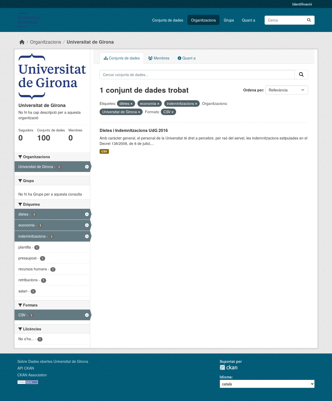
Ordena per (253, 89)
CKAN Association (32, 374)
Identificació (302, 4)
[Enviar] (309, 20)
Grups (229, 20)
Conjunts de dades (167, 20)
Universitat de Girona (90, 41)
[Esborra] (131, 104)
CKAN (228, 367)
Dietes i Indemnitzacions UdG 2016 (134, 130)
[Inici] (22, 41)
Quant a (248, 20)
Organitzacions (203, 20)
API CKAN (25, 368)
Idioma (226, 376)
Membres (161, 58)
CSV (104, 151)
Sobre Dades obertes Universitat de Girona (52, 361)
